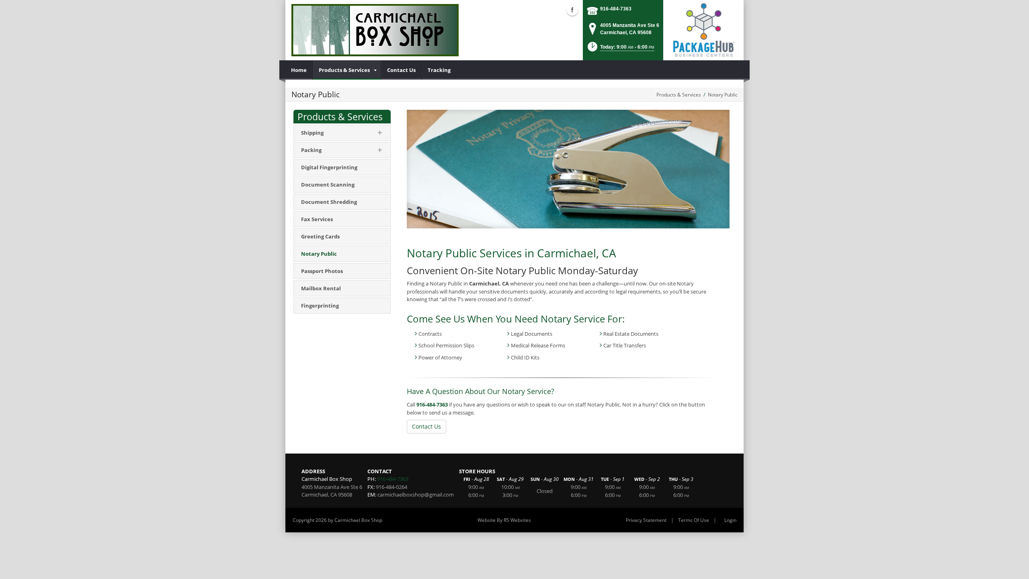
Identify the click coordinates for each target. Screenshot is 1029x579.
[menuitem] (299, 70)
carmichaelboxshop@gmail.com (415, 494)
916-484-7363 (615, 9)
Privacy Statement (646, 520)
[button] (620, 49)
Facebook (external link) (572, 10)
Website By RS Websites (504, 520)
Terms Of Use (693, 520)
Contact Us (426, 426)
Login (730, 520)
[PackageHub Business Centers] (703, 29)
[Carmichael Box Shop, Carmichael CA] (375, 30)
